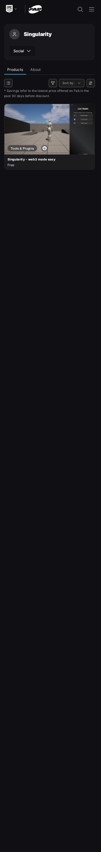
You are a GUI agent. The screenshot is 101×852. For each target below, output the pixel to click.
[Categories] (8, 83)
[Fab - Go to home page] (35, 9)
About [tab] (35, 69)
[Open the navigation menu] (92, 9)
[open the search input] (80, 9)
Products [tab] (15, 69)
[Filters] (53, 83)
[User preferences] (90, 83)
